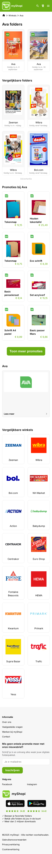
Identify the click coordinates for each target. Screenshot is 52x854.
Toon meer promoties (26, 351)
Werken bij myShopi (12, 732)
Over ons (6, 722)
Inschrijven (12, 770)
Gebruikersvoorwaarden (14, 839)
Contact (6, 736)
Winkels (12, 15)
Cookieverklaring (10, 849)
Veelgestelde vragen (12, 727)
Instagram (32, 784)
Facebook (7, 784)
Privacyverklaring (11, 844)
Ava (21, 15)
